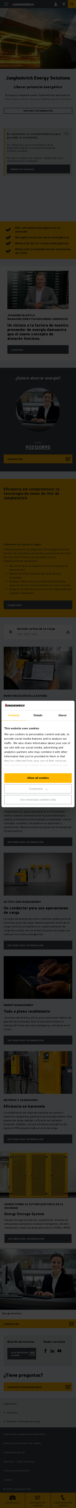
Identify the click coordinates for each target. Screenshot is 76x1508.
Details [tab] (38, 715)
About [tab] (62, 715)
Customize (36, 788)
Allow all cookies (38, 778)
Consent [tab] (13, 715)
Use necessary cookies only (38, 799)
